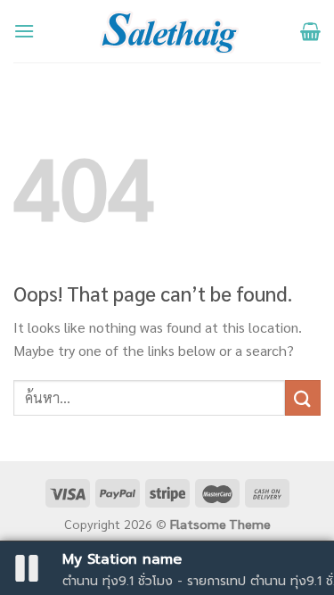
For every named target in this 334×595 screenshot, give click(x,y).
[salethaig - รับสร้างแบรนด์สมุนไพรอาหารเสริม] (167, 31)
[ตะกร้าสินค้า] (310, 31)
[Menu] (24, 31)
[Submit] (303, 397)
